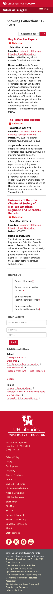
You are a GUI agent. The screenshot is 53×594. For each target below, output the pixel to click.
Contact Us (11, 479)
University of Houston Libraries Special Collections (24, 52)
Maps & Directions (15, 492)
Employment (12, 466)
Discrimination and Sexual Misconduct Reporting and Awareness (22, 586)
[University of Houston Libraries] (26, 425)
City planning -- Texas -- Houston (23, 364)
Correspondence (15, 357)
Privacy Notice (26, 568)
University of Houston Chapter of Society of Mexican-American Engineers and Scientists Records (24, 206)
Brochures (12, 360)
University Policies (14, 590)
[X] (16, 542)
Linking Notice (12, 568)
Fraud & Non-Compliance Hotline (20, 565)
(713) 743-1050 (13, 449)
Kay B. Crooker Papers (22, 39)
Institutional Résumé (15, 574)
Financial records (15, 367)
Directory (10, 470)
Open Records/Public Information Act (22, 571)
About (9, 528)
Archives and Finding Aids (15, 10)
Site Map (10, 506)
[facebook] (9, 542)
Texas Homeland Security (27, 559)
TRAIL (42, 559)
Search (9, 510)
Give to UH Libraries (15, 484)
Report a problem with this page (29, 556)
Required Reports (33, 574)
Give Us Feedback (14, 475)
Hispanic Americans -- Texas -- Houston (26, 371)
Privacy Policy (12, 457)
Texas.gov (10, 559)
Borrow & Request (15, 515)
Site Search (11, 501)
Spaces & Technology (16, 524)
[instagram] (23, 542)
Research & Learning (16, 519)
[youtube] (31, 542)
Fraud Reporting (13, 562)
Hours (9, 461)
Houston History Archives (19, 388)
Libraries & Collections (17, 488)
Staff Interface (13, 532)
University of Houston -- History (22, 398)
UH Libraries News (15, 497)
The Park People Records (24, 120)
